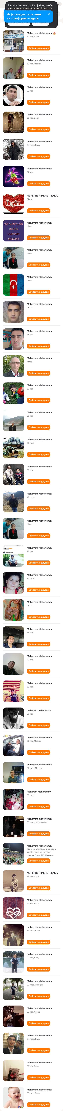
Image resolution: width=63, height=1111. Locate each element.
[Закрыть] (48, 14)
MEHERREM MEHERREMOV (42, 195)
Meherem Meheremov (39, 791)
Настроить (40, 22)
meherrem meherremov (39, 141)
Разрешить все (19, 22)
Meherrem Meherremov (39, 33)
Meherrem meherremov (39, 818)
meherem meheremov (39, 710)
